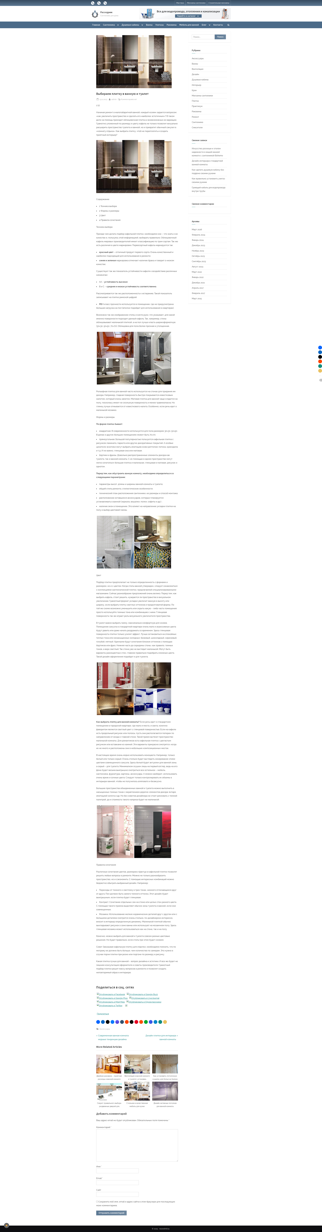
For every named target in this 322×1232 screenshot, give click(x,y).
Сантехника (109, 25)
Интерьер (196, 85)
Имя (99, 1166)
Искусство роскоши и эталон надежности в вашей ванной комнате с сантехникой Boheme (207, 152)
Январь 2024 (198, 240)
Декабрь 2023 (198, 245)
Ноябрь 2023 (198, 251)
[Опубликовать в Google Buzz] (142, 994)
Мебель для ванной (189, 25)
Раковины (172, 25)
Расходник (106, 12)
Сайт (98, 1190)
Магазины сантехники (196, 3)
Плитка (195, 101)
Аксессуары (104, 1029)
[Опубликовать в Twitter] (109, 1005)
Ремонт (195, 117)
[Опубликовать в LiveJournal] (144, 998)
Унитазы (159, 25)
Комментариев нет (129, 99)
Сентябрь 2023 (199, 261)
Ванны (149, 25)
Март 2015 (197, 298)
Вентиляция (197, 69)
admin (114, 99)
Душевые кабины (130, 25)
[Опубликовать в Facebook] (111, 994)
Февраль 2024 (198, 235)
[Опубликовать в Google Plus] (112, 998)
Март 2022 (197, 272)
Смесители (197, 127)
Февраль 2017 (198, 293)
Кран (194, 90)
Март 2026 (197, 229)
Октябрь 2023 (198, 256)
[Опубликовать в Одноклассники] (144, 1002)
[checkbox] (6, 1225)
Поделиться (103, 1013)
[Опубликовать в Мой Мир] (111, 1002)
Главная (96, 25)
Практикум (197, 106)
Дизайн (195, 74)
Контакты (218, 25)
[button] (98, 1022)
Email (99, 1178)
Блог (204, 25)
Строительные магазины (219, 3)
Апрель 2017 (198, 288)
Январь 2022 (198, 277)
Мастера (180, 3)
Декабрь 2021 (198, 282)
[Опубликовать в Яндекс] (126, 1005)
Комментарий (103, 1127)
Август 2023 (197, 266)
